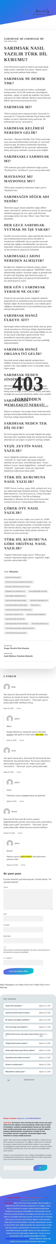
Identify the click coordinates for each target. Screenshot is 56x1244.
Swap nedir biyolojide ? (13, 1006)
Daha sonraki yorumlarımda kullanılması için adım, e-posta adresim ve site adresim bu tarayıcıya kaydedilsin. (27, 951)
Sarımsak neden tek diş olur (15, 619)
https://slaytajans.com (9, 985)
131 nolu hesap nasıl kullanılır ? (16, 1027)
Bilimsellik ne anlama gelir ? (15, 1071)
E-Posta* (6, 925)
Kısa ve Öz (42, 11)
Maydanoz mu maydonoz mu (15, 591)
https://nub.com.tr (42, 985)
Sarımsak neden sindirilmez (36, 614)
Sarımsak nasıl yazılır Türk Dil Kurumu (18, 610)
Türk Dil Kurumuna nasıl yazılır (16, 633)
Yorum (6, 887)
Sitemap (3, 987)
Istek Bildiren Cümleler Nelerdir (18, 656)
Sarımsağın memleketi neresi (15, 596)
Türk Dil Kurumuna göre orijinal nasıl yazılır (20, 628)
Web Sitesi (7, 936)
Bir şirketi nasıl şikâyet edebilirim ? (17, 1020)
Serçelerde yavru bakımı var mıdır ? (17, 1057)
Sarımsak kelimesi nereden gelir (16, 605)
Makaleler (13, 572)
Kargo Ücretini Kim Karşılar (16, 648)
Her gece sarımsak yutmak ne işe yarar (19, 582)
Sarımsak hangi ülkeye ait (38, 600)
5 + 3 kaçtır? (8, 958)
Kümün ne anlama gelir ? (14, 1064)
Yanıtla (18, 708)
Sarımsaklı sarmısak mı (40, 623)
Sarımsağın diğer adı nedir (38, 591)
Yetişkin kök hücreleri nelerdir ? (16, 1043)
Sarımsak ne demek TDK (14, 614)
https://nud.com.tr (26, 985)
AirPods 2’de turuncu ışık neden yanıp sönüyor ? (22, 1035)
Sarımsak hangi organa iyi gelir (16, 600)
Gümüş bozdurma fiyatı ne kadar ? (17, 1013)
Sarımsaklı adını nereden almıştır (17, 623)
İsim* (5, 914)
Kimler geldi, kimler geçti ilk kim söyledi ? (20, 1050)
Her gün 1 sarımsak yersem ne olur (17, 586)
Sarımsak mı (35, 605)
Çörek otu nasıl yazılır (13, 577)
